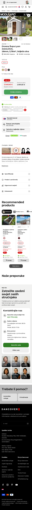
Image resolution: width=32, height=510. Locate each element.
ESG (19, 470)
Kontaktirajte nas (23, 463)
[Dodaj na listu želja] (13, 227)
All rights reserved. (17, 499)
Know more (9, 131)
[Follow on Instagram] (7, 485)
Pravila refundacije (22, 501)
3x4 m (20, 243)
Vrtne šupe (15, 10)
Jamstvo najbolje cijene (7, 471)
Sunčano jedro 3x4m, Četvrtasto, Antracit (22, 232)
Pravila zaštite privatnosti (8, 501)
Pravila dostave (6, 505)
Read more (5, 165)
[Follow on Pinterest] (12, 485)
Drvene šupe (22, 10)
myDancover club (23, 467)
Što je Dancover (23, 460)
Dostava (4, 467)
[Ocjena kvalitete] (6, 44)
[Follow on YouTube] (16, 485)
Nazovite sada (16, 345)
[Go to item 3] (15, 39)
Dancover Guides (23, 476)
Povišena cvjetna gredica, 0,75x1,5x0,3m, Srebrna (8, 232)
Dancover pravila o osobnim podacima (8, 476)
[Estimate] (25, 110)
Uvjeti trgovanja (7, 463)
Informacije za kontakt (21, 503)
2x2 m (5, 62)
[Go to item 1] (4, 39)
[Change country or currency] (19, 7)
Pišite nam (16, 350)
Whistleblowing (23, 479)
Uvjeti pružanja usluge (8, 503)
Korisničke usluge (7, 460)
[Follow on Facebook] (3, 485)
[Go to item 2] (9, 39)
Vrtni (8, 10)
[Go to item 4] (20, 39)
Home (3, 10)
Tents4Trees (22, 473)
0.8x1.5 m (6, 243)
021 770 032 (9, 125)
